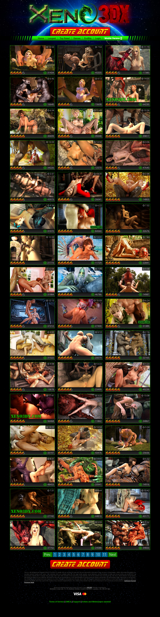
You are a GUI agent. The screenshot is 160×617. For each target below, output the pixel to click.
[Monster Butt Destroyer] (32, 58)
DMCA (68, 602)
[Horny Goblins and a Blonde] (127, 533)
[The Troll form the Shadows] (127, 216)
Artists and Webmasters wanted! (96, 602)
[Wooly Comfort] (80, 501)
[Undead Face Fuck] (80, 374)
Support (76, 602)
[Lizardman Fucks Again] (127, 248)
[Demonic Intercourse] (127, 374)
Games (76, 38)
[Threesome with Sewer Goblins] (32, 184)
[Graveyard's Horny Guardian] (32, 248)
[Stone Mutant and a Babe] (80, 343)
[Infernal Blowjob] (80, 216)
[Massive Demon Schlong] (127, 58)
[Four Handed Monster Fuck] (80, 89)
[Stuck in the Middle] (127, 343)
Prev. (47, 554)
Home (41, 38)
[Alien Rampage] (32, 374)
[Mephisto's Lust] (127, 279)
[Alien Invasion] (32, 311)
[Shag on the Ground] (80, 438)
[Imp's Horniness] (32, 438)
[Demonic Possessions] (80, 406)
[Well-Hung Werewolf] (32, 153)
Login (98, 38)
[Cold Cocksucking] (80, 279)
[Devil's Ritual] (32, 533)
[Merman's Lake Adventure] (80, 469)
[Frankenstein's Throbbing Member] (127, 501)
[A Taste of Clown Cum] (80, 311)
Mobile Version (112, 38)
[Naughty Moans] (32, 406)
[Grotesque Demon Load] (127, 89)
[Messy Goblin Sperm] (127, 121)
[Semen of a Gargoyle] (32, 469)
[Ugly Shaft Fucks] (32, 501)
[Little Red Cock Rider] (127, 184)
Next (112, 554)
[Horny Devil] (32, 216)
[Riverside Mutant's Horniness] (80, 533)
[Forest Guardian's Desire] (32, 121)
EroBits (87, 38)
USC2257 (89, 587)
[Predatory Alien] (127, 469)
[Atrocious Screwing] (127, 438)
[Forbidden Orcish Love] (80, 121)
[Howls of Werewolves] (32, 89)
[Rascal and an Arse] (32, 343)
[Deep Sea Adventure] (80, 248)
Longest (52, 38)
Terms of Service (56, 602)
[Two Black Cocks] (127, 406)
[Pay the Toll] (80, 153)
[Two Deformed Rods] (80, 58)
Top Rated (65, 38)
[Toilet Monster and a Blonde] (80, 184)
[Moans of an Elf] (127, 311)
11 (104, 554)
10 (98, 554)
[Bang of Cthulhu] (127, 153)
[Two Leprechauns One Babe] (32, 279)
